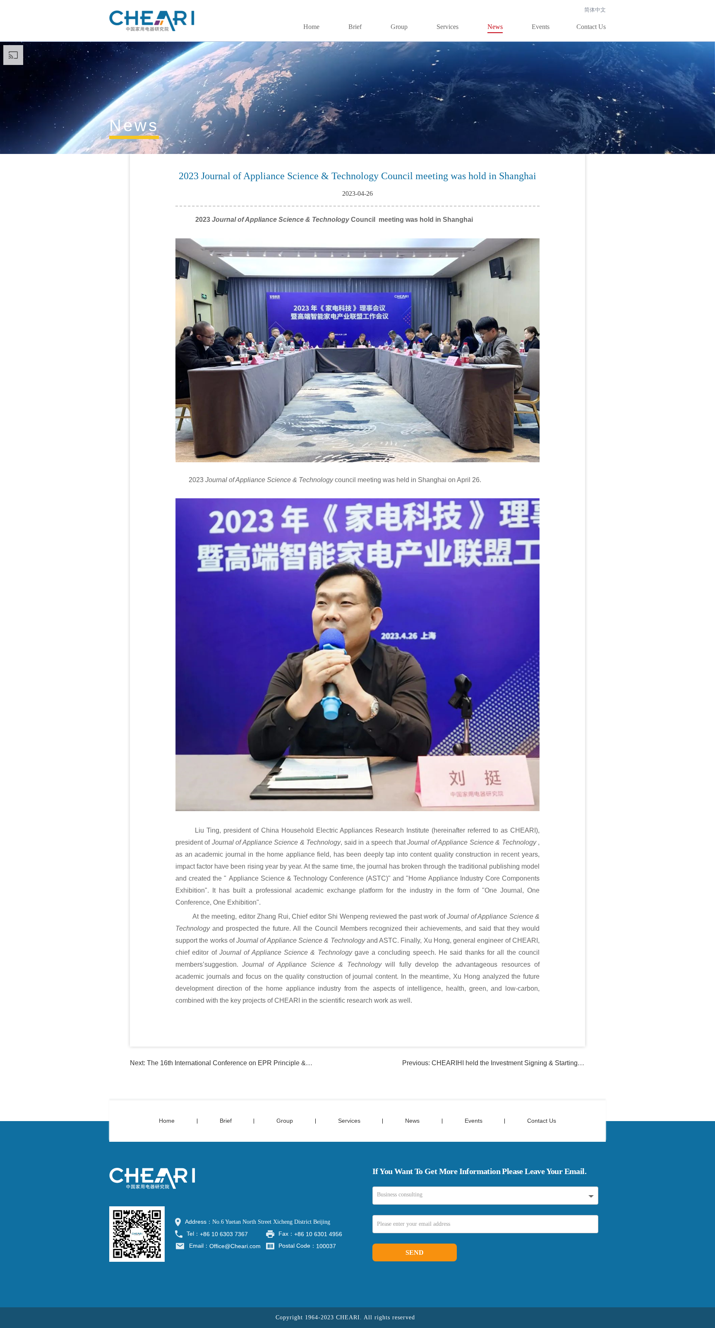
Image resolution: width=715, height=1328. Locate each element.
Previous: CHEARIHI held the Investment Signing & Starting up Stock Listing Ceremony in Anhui (543, 1062)
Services (447, 26)
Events (540, 26)
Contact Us (591, 26)
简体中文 (595, 10)
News (495, 26)
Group (399, 26)
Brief (355, 26)
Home (311, 26)
